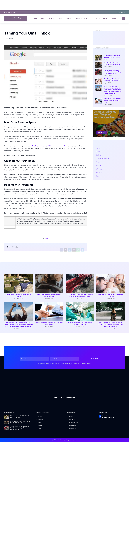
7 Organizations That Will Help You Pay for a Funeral (112, 56)
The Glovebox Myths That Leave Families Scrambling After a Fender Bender (112, 71)
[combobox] (107, 40)
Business (51, 18)
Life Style (95, 18)
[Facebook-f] (117, 12)
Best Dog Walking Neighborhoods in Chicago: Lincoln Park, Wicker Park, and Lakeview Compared (110, 324)
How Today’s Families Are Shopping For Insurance (112, 79)
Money (105, 18)
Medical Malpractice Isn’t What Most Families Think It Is (80, 323)
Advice (42, 18)
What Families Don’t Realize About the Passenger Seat (112, 63)
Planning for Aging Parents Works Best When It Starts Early (112, 100)
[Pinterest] (124, 12)
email (46, 238)
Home (35, 18)
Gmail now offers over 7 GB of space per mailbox (49, 146)
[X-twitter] (119, 12)
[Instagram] (122, 12)
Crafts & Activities (65, 18)
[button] (123, 18)
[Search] (122, 40)
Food (86, 18)
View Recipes (101, 132)
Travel (113, 18)
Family (78, 18)
